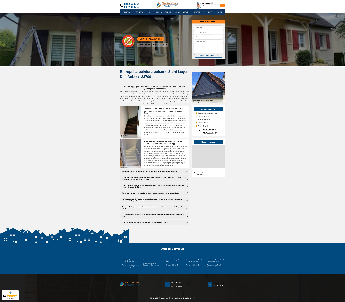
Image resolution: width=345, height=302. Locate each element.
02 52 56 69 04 (131, 4)
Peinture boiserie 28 (177, 11)
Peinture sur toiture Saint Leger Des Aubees (194, 261)
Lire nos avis (10, 298)
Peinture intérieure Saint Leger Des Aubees (193, 266)
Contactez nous (160, 44)
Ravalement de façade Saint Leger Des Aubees (215, 266)
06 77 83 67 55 (131, 7)
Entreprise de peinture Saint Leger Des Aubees (151, 264)
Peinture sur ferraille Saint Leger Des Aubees (215, 261)
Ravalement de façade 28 (207, 11)
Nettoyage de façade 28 (219, 11)
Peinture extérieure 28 (158, 11)
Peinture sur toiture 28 (167, 11)
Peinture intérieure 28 (186, 11)
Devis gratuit (144, 44)
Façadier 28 (149, 11)
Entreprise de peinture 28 (126, 11)
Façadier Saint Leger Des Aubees (173, 261)
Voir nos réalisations (151, 39)
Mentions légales (176, 298)
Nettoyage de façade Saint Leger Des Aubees (130, 261)
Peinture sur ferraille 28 (196, 11)
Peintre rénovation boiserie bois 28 (139, 11)
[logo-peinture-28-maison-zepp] (167, 4)
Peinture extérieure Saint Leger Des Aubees (172, 266)
